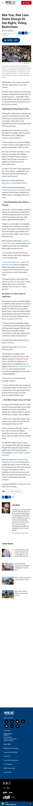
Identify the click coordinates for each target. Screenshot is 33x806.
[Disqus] (16, 634)
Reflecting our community (11, 748)
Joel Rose (11, 31)
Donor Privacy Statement (11, 760)
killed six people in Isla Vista (12, 319)
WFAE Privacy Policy (9, 768)
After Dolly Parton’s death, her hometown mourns (21, 593)
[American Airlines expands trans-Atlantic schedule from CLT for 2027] (8, 567)
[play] (3, 804)
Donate (27, 3)
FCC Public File (8, 764)
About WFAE (7, 744)
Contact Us (7, 756)
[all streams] (30, 803)
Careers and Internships (10, 752)
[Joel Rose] (6, 507)
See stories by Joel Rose (20, 533)
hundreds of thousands (15, 282)
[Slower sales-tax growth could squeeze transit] (8, 581)
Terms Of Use (8, 772)
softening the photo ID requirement (14, 190)
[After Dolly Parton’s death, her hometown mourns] (8, 594)
